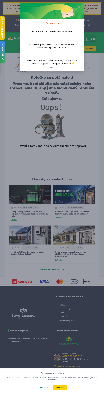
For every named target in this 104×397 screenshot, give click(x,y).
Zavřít (52, 67)
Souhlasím (59, 387)
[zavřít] (79, 7)
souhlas (37, 377)
